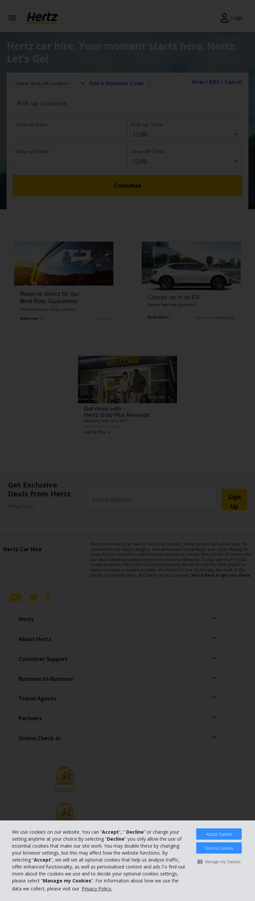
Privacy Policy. (97, 888)
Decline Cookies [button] (219, 848)
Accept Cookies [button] (219, 834)
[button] (219, 861)
